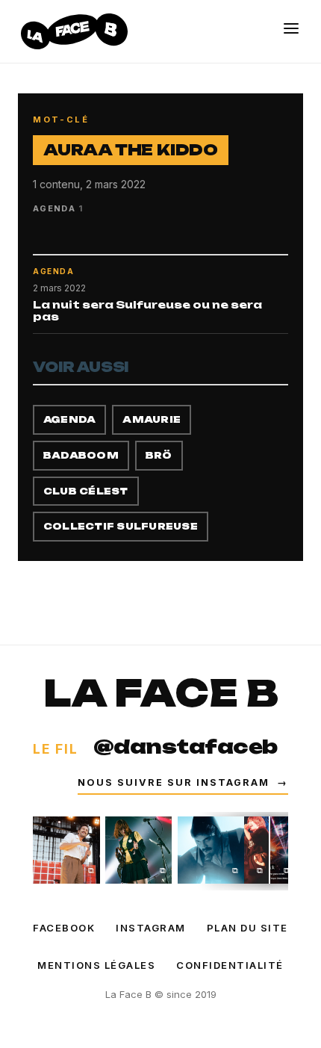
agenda (69, 419)
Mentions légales (96, 965)
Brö (159, 455)
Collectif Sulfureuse (120, 526)
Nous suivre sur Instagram (183, 782)
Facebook (64, 928)
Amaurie (151, 419)
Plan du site (247, 928)
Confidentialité (230, 965)
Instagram (151, 928)
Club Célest (85, 491)
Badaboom (81, 455)
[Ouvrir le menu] (291, 28)
